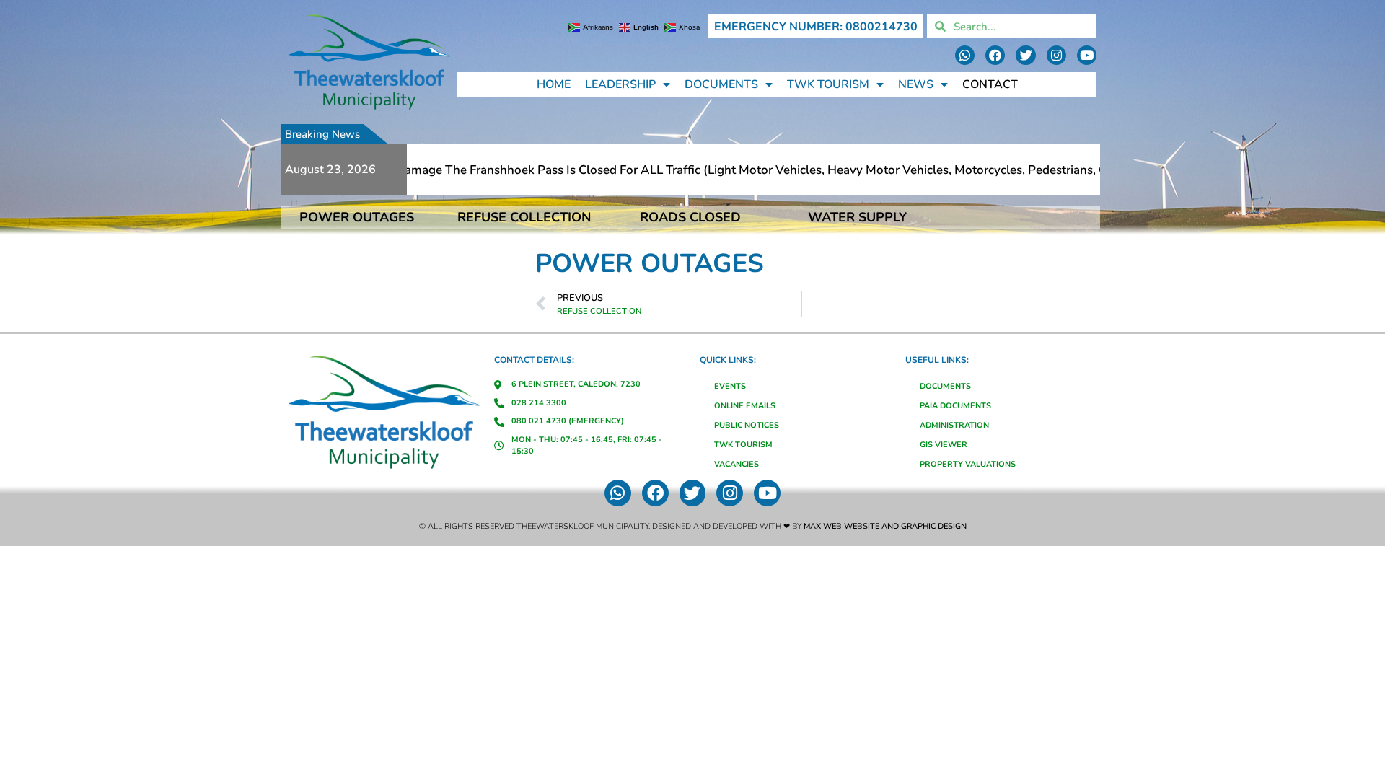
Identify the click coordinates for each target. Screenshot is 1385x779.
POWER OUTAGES (356, 217)
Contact (990, 84)
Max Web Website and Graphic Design (885, 526)
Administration (954, 425)
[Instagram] (1056, 55)
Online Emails (744, 405)
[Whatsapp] (965, 55)
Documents (721, 84)
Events (730, 386)
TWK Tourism (828, 84)
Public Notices (746, 425)
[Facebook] (995, 55)
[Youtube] (1086, 55)
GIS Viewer (943, 444)
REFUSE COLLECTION (524, 217)
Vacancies (736, 464)
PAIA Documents (955, 405)
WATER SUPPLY (857, 217)
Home (554, 84)
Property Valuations (968, 464)
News (915, 84)
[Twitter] (1025, 55)
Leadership (620, 84)
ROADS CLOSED (690, 217)
